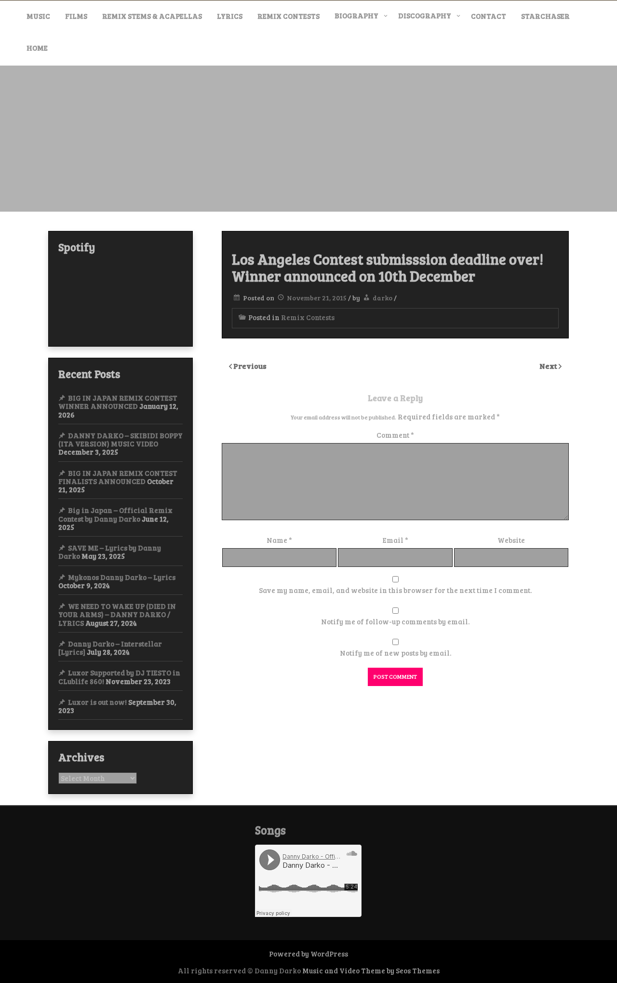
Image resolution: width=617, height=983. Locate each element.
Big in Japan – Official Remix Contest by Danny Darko (115, 514)
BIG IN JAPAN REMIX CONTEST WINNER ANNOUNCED (117, 402)
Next (549, 366)
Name (279, 540)
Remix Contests (288, 16)
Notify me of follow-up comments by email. (395, 621)
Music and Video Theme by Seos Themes (371, 970)
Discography (424, 15)
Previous (250, 366)
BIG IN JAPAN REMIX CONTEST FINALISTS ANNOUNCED (117, 477)
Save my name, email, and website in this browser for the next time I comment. (395, 590)
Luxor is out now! (97, 702)
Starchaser (545, 16)
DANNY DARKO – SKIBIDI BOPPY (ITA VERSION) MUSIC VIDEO (120, 439)
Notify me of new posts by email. (395, 653)
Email (395, 540)
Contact (488, 16)
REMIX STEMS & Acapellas (152, 16)
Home (37, 48)
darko (382, 297)
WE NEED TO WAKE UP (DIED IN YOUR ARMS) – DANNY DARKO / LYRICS (117, 614)
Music (38, 16)
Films (76, 16)
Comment (395, 435)
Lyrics (229, 16)
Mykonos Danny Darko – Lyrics (121, 577)
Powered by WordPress (308, 953)
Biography (356, 15)
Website (511, 540)
